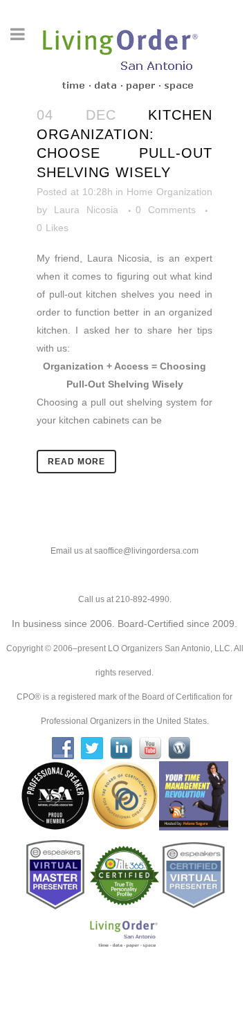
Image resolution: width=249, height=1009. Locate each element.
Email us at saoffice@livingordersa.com (124, 551)
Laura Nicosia (86, 209)
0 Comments (166, 209)
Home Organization (169, 191)
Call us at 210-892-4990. (125, 599)
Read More (76, 461)
